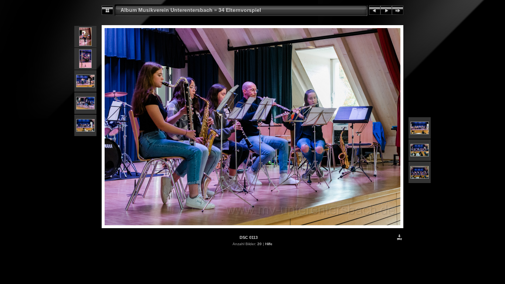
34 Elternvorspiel (239, 10)
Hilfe (268, 244)
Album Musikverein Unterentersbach (167, 10)
